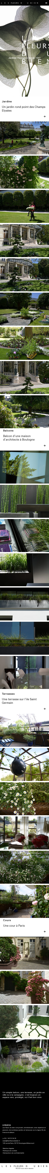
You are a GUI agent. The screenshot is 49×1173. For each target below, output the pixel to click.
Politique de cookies (10, 1151)
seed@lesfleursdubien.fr (11, 1141)
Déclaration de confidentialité (13, 1153)
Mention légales (8, 1148)
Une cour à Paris (14, 926)
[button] (46, 2)
